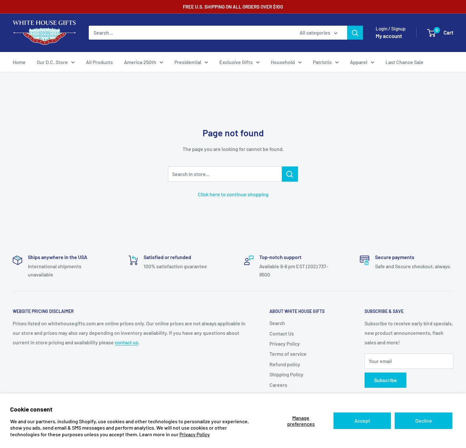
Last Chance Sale (404, 62)
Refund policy (284, 364)
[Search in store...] (290, 174)
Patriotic (322, 62)
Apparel (358, 62)
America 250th (140, 62)
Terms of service (288, 354)
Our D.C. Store (52, 62)
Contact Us (281, 333)
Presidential (187, 62)
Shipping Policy (286, 374)
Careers (278, 385)
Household (283, 62)
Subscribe (385, 380)
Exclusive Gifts (236, 62)
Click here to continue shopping (233, 194)
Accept (362, 421)
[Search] (355, 33)
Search (277, 323)
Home (19, 62)
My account (389, 36)
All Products (99, 62)
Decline (423, 421)
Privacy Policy (194, 434)
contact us (126, 342)
